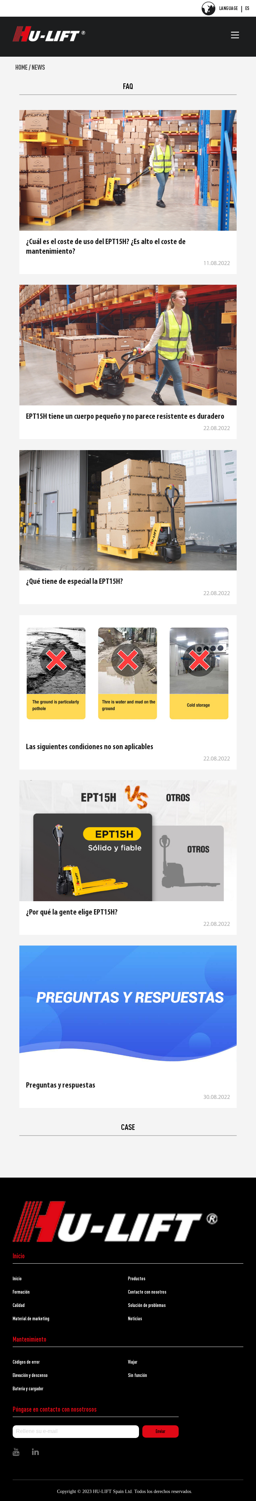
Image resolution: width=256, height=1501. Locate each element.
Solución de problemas (147, 1305)
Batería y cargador (28, 1388)
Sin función (137, 1375)
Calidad (19, 1305)
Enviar (160, 1431)
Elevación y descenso (30, 1375)
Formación (21, 1292)
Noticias (135, 1318)
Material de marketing (31, 1318)
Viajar (132, 1362)
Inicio (17, 1278)
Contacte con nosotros (147, 1292)
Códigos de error (26, 1362)
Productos (136, 1278)
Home (21, 67)
